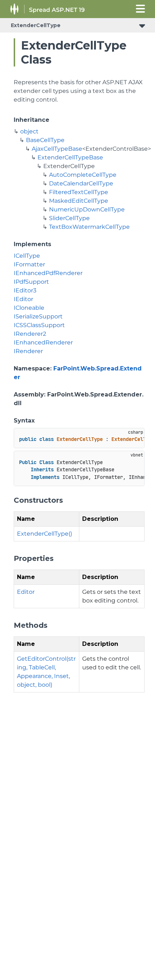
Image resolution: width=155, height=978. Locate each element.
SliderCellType (69, 218)
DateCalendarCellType (81, 183)
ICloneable (29, 307)
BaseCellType (45, 140)
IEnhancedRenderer (43, 342)
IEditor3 (25, 290)
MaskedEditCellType (78, 200)
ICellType (27, 255)
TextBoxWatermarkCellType (89, 226)
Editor (26, 591)
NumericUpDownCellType (87, 209)
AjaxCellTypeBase (57, 148)
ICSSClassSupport (39, 325)
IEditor (23, 299)
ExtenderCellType (36, 25)
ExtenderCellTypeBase (70, 157)
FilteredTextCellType (78, 192)
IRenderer (28, 351)
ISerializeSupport (38, 316)
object (29, 131)
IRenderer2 (30, 333)
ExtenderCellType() (44, 533)
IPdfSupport (31, 281)
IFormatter (29, 264)
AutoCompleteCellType (82, 174)
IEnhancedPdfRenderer (48, 273)
